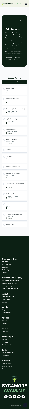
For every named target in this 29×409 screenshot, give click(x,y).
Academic (5, 261)
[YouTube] (19, 396)
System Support (6, 270)
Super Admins (6, 328)
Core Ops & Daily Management (11, 286)
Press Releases (6, 312)
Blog (3, 310)
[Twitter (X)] (14, 396)
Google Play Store (7, 345)
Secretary (5, 267)
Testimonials (6, 299)
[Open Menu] (26, 3)
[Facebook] (6, 396)
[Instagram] (10, 396)
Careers (4, 302)
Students (5, 326)
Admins (4, 320)
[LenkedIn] (23, 396)
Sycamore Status (7, 366)
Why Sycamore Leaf (8, 296)
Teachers (5, 331)
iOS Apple (5, 342)
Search (4, 368)
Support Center (6, 363)
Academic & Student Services (10, 280)
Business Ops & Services (9, 283)
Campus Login (6, 355)
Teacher (4, 272)
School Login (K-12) (8, 352)
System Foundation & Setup (10, 288)
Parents (4, 323)
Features (4, 339)
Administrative (6, 264)
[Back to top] (25, 405)
